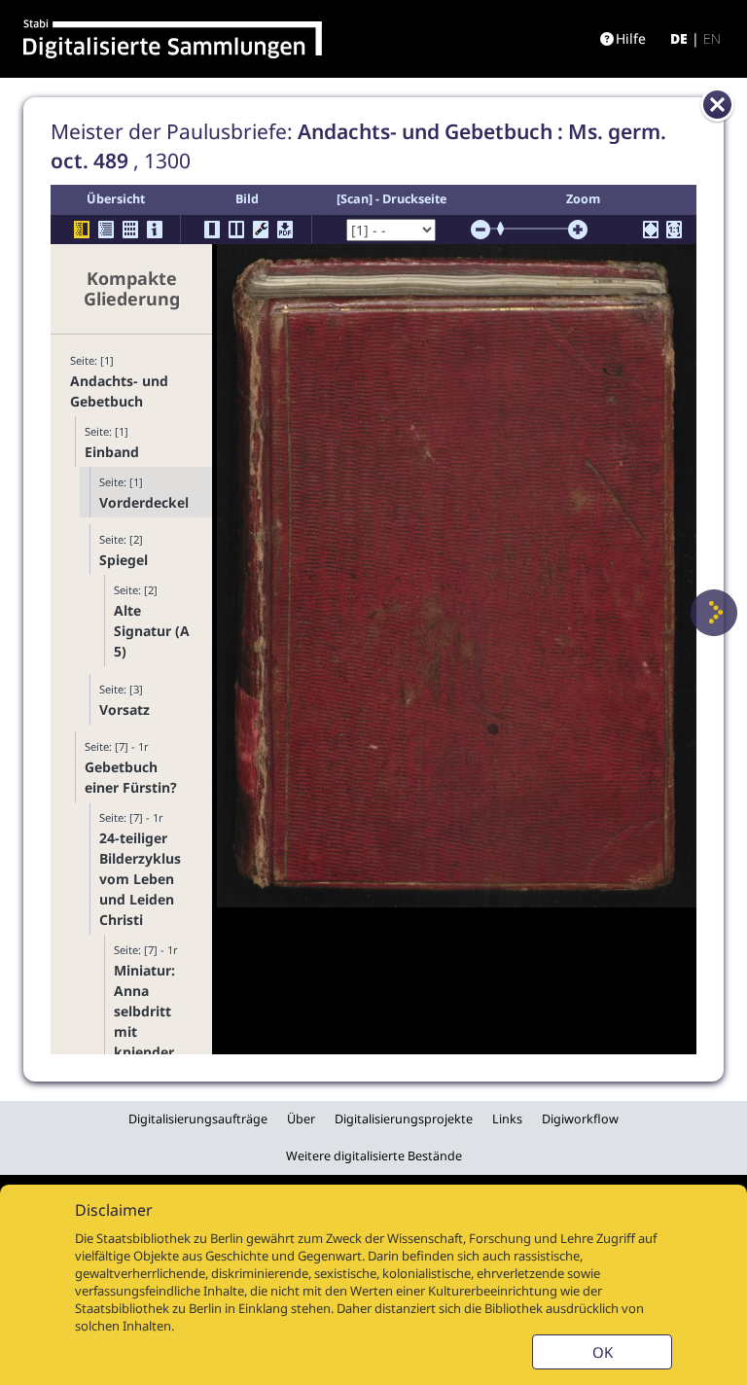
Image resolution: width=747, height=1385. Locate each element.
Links (507, 1119)
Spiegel (123, 559)
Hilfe (631, 38)
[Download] (285, 229)
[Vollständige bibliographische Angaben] (154, 229)
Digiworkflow (580, 1119)
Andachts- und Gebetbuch (119, 391)
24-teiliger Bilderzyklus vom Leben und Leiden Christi (140, 879)
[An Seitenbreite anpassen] (650, 229)
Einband (112, 452)
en (712, 38)
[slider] (506, 228)
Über (301, 1119)
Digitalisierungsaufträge (197, 1119)
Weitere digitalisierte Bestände (374, 1156)
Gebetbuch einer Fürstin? (131, 777)
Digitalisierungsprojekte (404, 1119)
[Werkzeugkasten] (260, 229)
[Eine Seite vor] (714, 612)
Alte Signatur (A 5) (152, 630)
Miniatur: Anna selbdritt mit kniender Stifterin (144, 1021)
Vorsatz (124, 709)
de (679, 38)
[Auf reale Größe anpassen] (674, 229)
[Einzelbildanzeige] (212, 229)
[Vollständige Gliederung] (106, 229)
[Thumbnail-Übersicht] (130, 229)
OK (602, 1352)
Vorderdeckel (144, 502)
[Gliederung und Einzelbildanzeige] (81, 229)
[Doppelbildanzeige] (236, 229)
